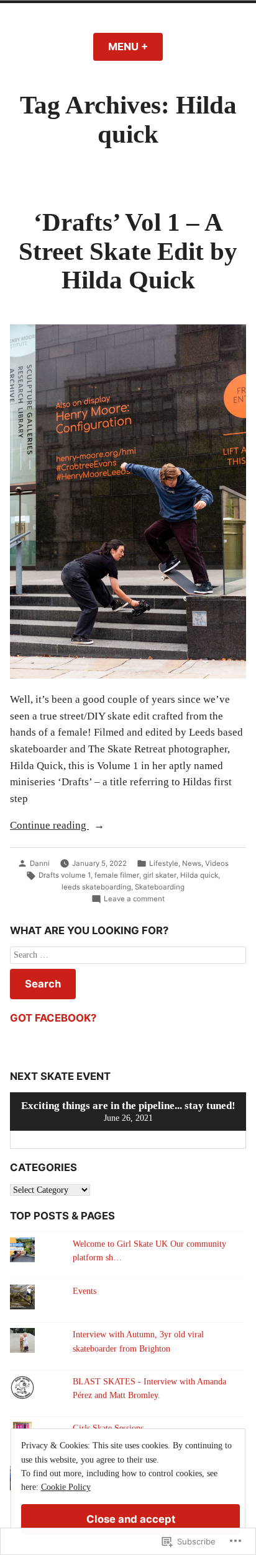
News (191, 863)
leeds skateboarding (96, 887)
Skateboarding (160, 887)
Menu (135, 46)
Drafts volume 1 (65, 875)
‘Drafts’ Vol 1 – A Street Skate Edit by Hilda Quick (128, 251)
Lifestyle (163, 863)
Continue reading (49, 826)
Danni (40, 863)
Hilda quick (199, 875)
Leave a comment (134, 899)
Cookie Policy (66, 1487)
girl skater (159, 875)
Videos (217, 863)
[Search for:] (128, 956)
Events (84, 1291)
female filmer (116, 875)
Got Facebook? (53, 1018)
